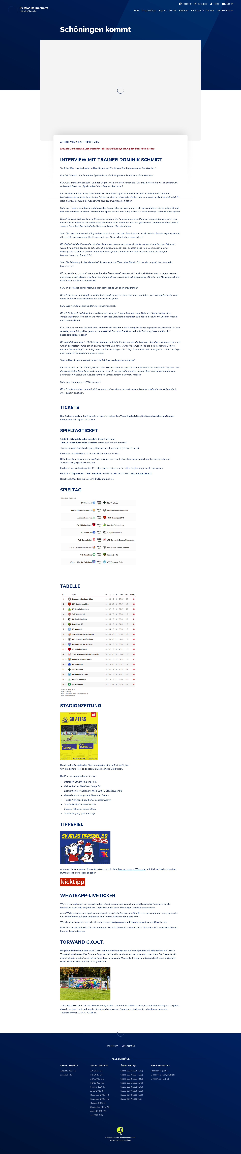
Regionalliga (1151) (159, 1070)
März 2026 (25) (97, 1083)
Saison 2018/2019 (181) (131, 1095)
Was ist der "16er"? (141, 473)
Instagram (202, 4)
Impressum (112, 1045)
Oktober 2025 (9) (98, 1103)
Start (136, 10)
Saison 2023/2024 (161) (131, 1074)
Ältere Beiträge (128, 1065)
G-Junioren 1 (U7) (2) (160, 1078)
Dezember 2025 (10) (99, 1095)
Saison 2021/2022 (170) (131, 1083)
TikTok (216, 4)
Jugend (162, 10)
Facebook (187, 4)
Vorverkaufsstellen (130, 416)
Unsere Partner (225, 10)
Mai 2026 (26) (96, 1074)
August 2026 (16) (68, 1070)
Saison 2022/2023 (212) (131, 1078)
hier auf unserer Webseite (131, 869)
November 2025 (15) (99, 1099)
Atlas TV (229, 4)
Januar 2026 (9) (97, 1091)
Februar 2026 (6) (98, 1087)
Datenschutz (128, 1045)
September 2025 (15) (100, 1107)
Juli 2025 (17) (96, 1115)
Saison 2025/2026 (99, 1065)
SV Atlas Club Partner (202, 10)
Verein (172, 10)
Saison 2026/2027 (69, 1065)
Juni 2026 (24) (96, 1070)
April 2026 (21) (97, 1078)
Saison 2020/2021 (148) (131, 1087)
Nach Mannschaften (160, 1065)
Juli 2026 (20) (66, 1074)
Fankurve (183, 10)
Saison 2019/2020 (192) (131, 1091)
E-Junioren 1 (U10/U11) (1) (163, 1074)
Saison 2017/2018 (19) (131, 1099)
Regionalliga (148, 10)
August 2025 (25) (98, 1111)
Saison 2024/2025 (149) (131, 1070)
